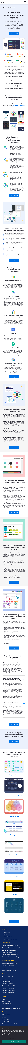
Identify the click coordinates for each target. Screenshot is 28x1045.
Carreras (4, 1017)
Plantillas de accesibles (8, 992)
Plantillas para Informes (8, 988)
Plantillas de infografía (7, 976)
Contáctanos (5, 1019)
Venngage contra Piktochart (9, 970)
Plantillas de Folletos (7, 981)
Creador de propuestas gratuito (10, 954)
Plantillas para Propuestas (8, 990)
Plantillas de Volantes (7, 983)
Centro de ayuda (6, 1021)
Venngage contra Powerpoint (9, 963)
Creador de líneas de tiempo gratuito (11, 948)
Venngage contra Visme (8, 968)
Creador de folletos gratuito (9, 950)
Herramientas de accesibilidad (9, 939)
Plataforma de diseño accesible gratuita (12, 957)
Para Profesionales (6, 1003)
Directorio (4, 934)
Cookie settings (14, 1038)
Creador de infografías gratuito (10, 945)
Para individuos (6, 1001)
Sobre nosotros (6, 1014)
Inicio (4, 7)
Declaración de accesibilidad (9, 1023)
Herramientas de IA (7, 936)
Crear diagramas (14, 33)
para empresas (6, 1006)
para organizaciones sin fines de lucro (11, 1008)
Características (6, 932)
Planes (3, 999)
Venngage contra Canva (8, 965)
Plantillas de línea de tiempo (9, 979)
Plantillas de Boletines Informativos (11, 986)
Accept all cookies (14, 1041)
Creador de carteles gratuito (9, 952)
